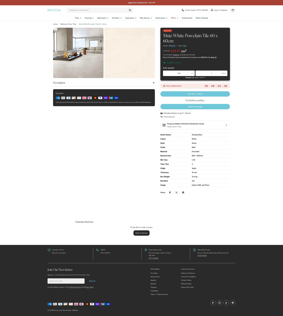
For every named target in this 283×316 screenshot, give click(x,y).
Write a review (141, 233)
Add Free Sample (195, 107)
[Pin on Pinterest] (183, 192)
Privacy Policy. (89, 287)
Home (55, 24)
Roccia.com (57, 310)
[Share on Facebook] (170, 192)
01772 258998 (153, 258)
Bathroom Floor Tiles (68, 24)
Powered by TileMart (70, 310)
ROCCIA (172, 46)
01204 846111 (202, 255)
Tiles (184, 46)
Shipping (176, 55)
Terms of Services (75, 287)
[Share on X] (176, 192)
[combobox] (100, 10)
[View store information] (226, 125)
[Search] (130, 10)
